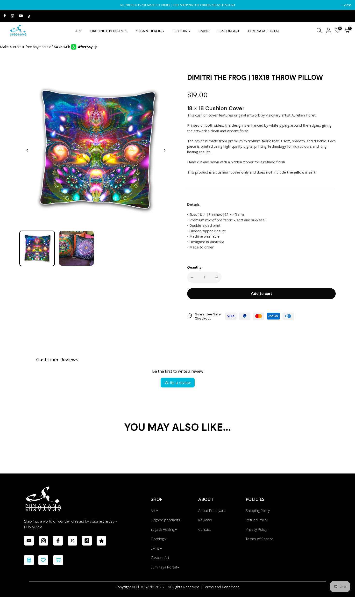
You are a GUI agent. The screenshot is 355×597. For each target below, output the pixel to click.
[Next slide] (164, 150)
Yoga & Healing (163, 529)
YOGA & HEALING (150, 31)
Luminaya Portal (164, 567)
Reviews (205, 519)
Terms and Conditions (221, 586)
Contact (204, 529)
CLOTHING (181, 31)
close (9, 5)
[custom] (29, 541)
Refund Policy (257, 519)
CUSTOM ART (229, 31)
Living (155, 548)
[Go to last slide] (27, 150)
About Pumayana (212, 510)
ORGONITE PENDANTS (108, 31)
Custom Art (160, 557)
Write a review (178, 382)
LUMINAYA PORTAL (264, 31)
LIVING (203, 31)
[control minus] (191, 277)
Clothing (157, 538)
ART (78, 31)
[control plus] (217, 277)
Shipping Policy (258, 510)
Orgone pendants (165, 519)
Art (153, 510)
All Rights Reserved (183, 586)
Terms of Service (259, 538)
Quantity (194, 267)
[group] (37, 248)
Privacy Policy (256, 529)
